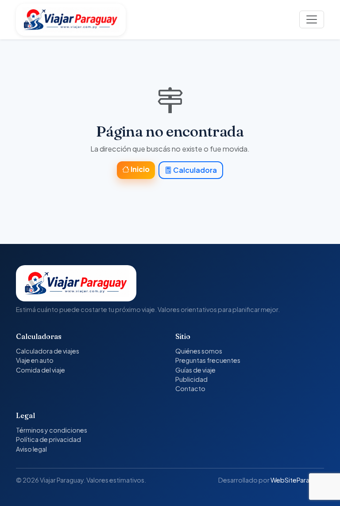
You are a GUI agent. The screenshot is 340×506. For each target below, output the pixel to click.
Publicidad (191, 379)
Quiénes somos (198, 351)
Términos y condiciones (51, 430)
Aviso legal (31, 449)
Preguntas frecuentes (207, 360)
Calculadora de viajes (47, 351)
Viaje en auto (35, 360)
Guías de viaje (195, 370)
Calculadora (194, 170)
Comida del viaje (40, 370)
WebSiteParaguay (297, 480)
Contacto (190, 388)
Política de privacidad (48, 439)
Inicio (139, 169)
